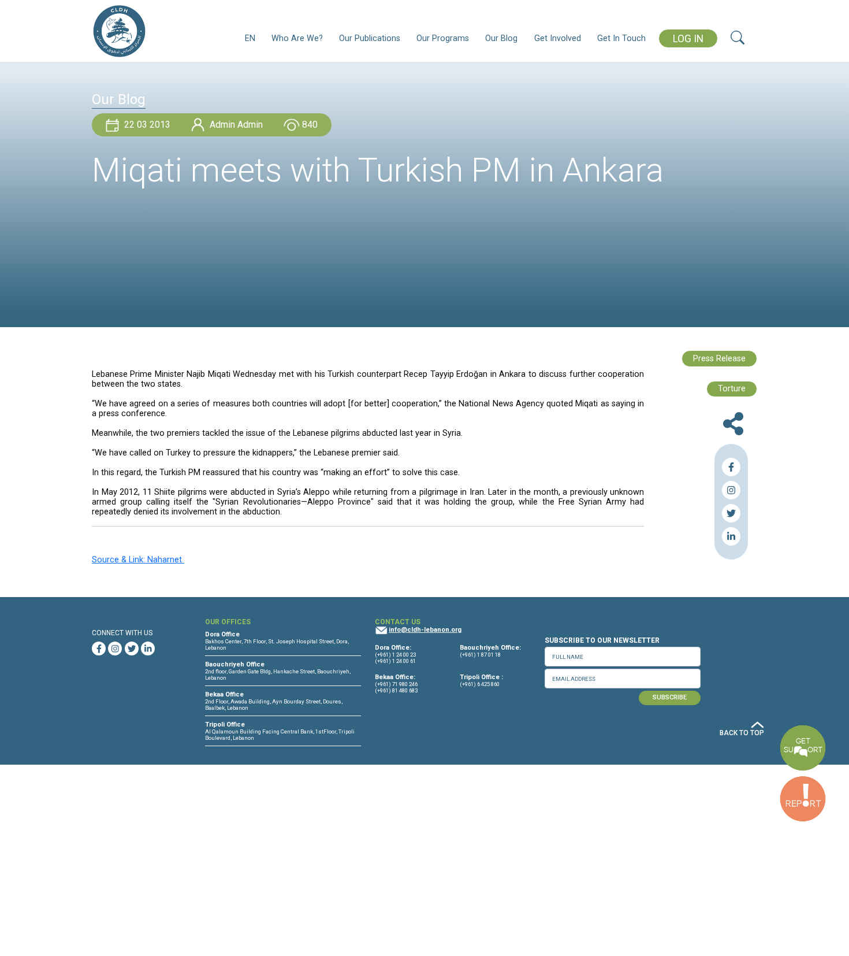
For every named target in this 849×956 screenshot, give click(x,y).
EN (250, 38)
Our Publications (369, 38)
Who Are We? (297, 38)
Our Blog (501, 38)
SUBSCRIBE (670, 697)
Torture (732, 389)
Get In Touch (621, 38)
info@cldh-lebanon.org (425, 629)
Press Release (719, 359)
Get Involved (557, 38)
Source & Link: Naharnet (138, 560)
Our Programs (442, 38)
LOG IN (688, 39)
